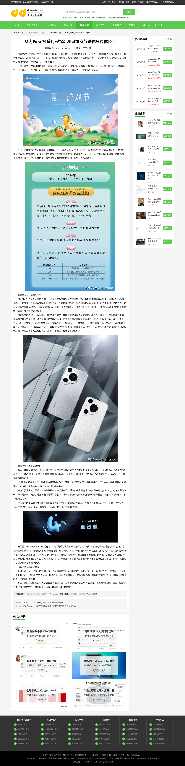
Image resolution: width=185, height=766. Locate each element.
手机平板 (44, 33)
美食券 (132, 25)
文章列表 (34, 33)
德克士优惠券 (138, 2)
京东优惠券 (67, 18)
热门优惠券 (32, 25)
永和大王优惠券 (108, 2)
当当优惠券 (100, 18)
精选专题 (68, 25)
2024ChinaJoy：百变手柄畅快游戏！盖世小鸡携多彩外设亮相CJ (49, 606)
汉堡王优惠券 (152, 2)
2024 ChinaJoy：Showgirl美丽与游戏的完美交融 (43, 603)
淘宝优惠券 (78, 18)
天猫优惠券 (89, 18)
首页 (17, 25)
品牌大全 (100, 25)
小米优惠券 (111, 18)
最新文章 (84, 25)
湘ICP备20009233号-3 (101, 755)
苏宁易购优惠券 (123, 18)
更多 (167, 39)
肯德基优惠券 (168, 2)
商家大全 (117, 25)
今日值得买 (50, 25)
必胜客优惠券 (123, 2)
